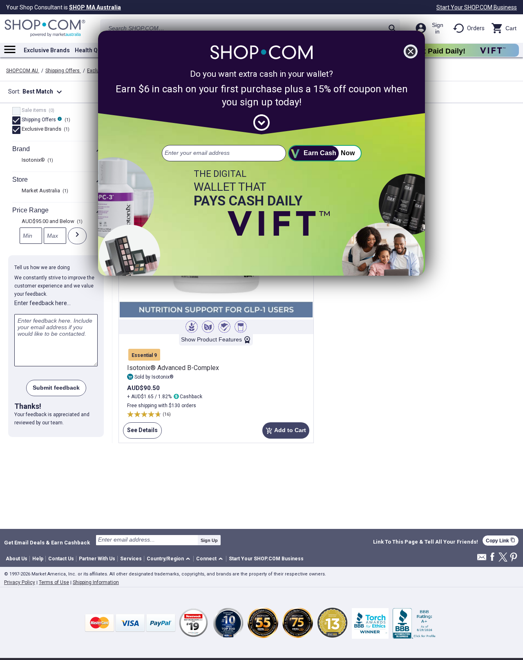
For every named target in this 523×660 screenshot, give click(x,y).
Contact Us (61, 559)
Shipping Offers (63, 71)
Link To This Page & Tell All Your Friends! (425, 542)
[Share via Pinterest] (513, 558)
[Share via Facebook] (492, 557)
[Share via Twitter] (502, 558)
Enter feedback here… (42, 303)
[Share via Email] (481, 559)
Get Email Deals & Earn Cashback (47, 542)
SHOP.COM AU (22, 71)
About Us (16, 559)
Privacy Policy (19, 582)
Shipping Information (96, 582)
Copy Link (500, 540)
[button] (170, 559)
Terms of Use (54, 582)
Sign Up (209, 540)
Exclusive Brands (47, 50)
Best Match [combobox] (43, 92)
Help (37, 559)
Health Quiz (90, 50)
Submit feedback (56, 387)
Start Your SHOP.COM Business (476, 7)
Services (131, 559)
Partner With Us (97, 559)
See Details (140, 433)
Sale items (37, 110)
